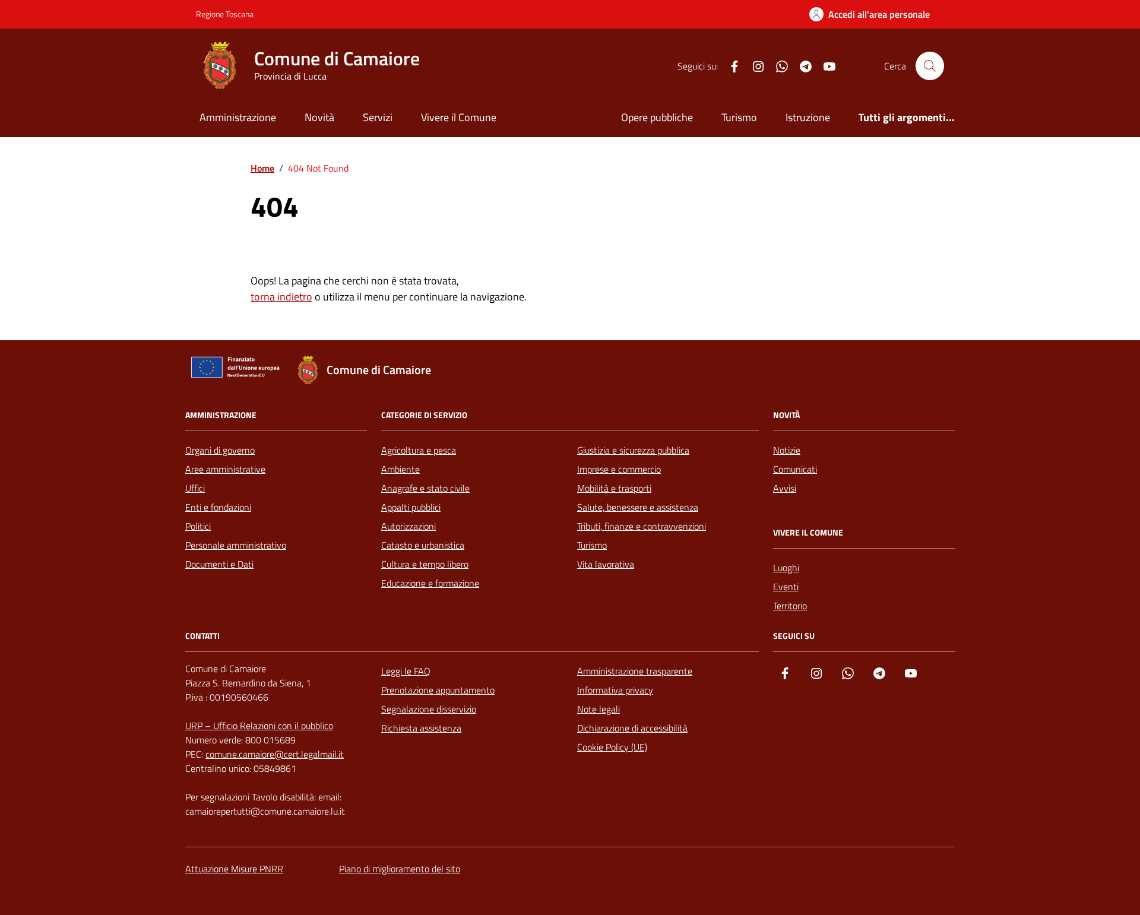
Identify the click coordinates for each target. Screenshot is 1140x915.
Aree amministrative (225, 469)
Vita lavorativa (605, 564)
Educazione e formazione (430, 583)
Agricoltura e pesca (418, 450)
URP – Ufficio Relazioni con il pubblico (259, 725)
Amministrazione (238, 117)
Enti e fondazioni (218, 507)
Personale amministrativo (235, 545)
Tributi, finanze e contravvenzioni (641, 526)
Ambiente (400, 469)
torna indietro (281, 297)
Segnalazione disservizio (428, 709)
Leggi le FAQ (405, 671)
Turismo (739, 117)
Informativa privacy (615, 690)
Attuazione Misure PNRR (234, 869)
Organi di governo (220, 450)
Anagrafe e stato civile (425, 488)
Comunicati (795, 469)
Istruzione (808, 117)
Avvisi (784, 488)
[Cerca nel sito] (930, 66)
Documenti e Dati (219, 564)
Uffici (195, 488)
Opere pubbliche (657, 117)
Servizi (377, 117)
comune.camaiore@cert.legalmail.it (274, 754)
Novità (319, 117)
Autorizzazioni (408, 526)
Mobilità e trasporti (614, 488)
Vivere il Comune (458, 117)
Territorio (790, 606)
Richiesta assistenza (421, 728)
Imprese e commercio (619, 469)
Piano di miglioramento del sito (399, 869)
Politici (198, 526)
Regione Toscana (225, 14)
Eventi (786, 587)
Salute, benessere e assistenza (637, 507)
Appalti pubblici (411, 507)
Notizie (786, 450)
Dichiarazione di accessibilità (632, 728)
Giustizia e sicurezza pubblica (633, 450)
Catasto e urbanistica (422, 545)
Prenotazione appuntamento (438, 690)
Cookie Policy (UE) (612, 747)
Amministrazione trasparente (634, 671)
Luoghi (786, 568)
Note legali (598, 709)
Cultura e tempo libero (424, 564)
